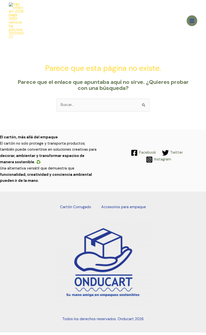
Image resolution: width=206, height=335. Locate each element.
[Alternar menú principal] (192, 20)
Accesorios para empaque (123, 207)
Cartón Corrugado (75, 207)
